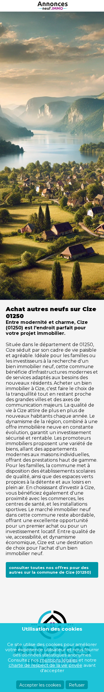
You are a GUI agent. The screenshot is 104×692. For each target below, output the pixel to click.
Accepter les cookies (40, 685)
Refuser (77, 685)
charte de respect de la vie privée (45, 665)
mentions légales (58, 660)
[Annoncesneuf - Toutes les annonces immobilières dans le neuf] (52, 6)
